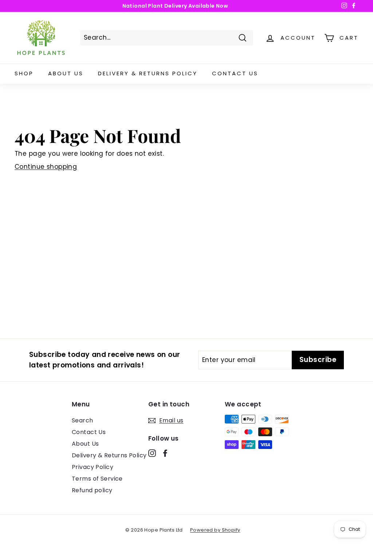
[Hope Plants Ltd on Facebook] (165, 453)
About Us (65, 73)
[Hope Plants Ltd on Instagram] (152, 453)
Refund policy (92, 490)
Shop (24, 73)
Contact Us (235, 73)
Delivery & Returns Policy (147, 73)
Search (82, 420)
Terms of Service (97, 478)
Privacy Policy (92, 467)
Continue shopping (46, 166)
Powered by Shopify (215, 529)
